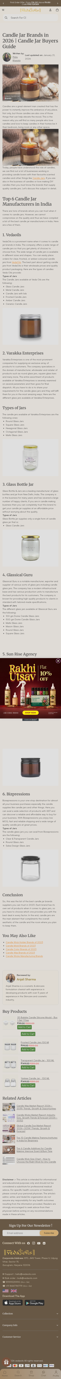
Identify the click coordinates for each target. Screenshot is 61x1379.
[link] (30, 688)
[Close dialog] (58, 661)
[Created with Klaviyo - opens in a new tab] (30, 719)
